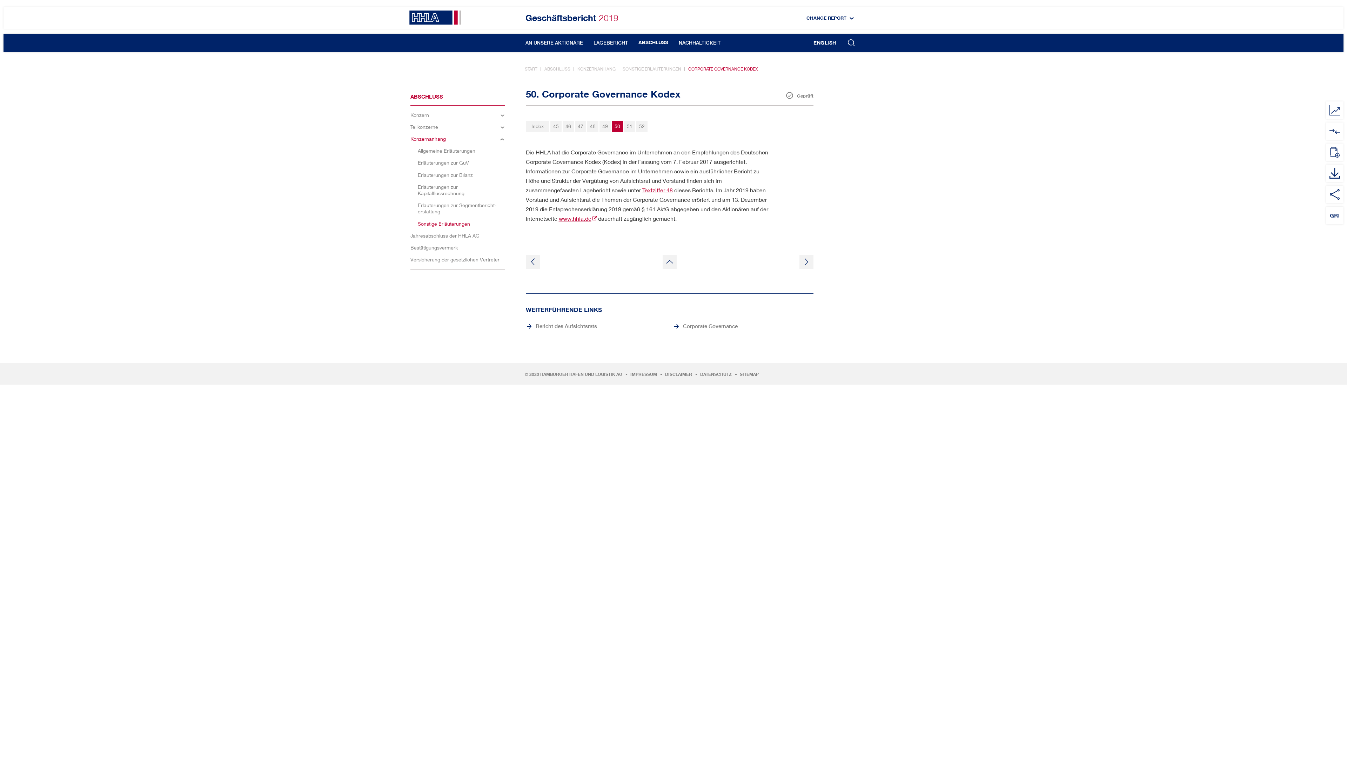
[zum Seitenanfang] (670, 262)
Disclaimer (678, 374)
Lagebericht (611, 43)
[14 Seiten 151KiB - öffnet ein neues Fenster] (1334, 152)
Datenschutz (716, 374)
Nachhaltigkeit (700, 43)
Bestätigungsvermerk (434, 248)
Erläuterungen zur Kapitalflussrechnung (441, 190)
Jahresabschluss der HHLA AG (445, 236)
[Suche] (851, 43)
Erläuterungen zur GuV (443, 163)
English (824, 43)
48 (593, 126)
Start (531, 69)
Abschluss (653, 42)
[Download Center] (1334, 173)
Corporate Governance (710, 326)
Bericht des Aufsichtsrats (566, 326)
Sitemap (749, 374)
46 (568, 126)
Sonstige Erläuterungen (652, 69)
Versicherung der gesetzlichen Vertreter (455, 259)
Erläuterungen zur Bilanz (445, 175)
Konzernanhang (596, 69)
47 (580, 126)
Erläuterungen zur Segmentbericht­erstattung (457, 208)
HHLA (435, 18)
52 (642, 126)
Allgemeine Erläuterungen (446, 151)
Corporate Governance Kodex (723, 69)
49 (605, 126)
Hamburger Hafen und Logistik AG (581, 374)
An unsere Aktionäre (554, 43)
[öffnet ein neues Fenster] (1334, 131)
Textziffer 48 (657, 190)
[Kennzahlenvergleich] (1334, 110)
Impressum (643, 374)
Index (537, 126)
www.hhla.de (575, 218)
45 (556, 126)
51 (629, 126)
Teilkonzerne (424, 127)
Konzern (419, 115)
